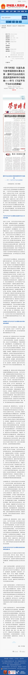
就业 (17, 21)
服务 (15, 11)
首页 (2, 11)
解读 (22, 11)
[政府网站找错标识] (12, 672)
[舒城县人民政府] (14, 6)
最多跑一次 (8, 21)
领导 (7, 11)
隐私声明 (22, 658)
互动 (19, 11)
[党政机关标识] (5, 672)
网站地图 (6, 658)
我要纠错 (14, 89)
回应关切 (3, 27)
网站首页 (9, 25)
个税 (13, 21)
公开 (11, 11)
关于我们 (16, 658)
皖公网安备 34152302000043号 (9, 668)
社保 (20, 21)
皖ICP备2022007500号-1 (8, 663)
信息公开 (14, 25)
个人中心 (24, 1)
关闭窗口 (23, 651)
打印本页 (16, 651)
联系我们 (11, 658)
